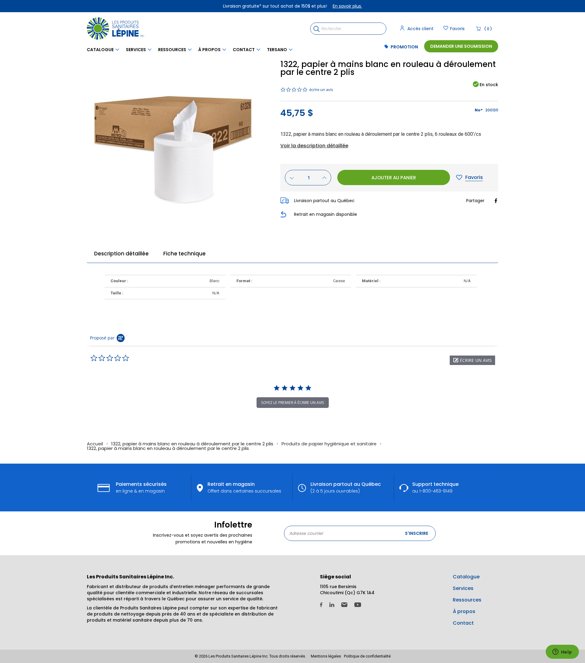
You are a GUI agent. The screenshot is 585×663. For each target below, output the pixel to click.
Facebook (321, 604)
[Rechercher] (315, 29)
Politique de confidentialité (367, 656)
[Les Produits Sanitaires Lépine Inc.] (117, 28)
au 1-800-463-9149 (435, 487)
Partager (475, 201)
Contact (244, 50)
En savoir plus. (347, 6)
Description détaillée (121, 253)
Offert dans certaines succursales (244, 487)
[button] (472, 360)
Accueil (95, 443)
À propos (464, 611)
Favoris (457, 29)
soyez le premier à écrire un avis (292, 402)
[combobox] (348, 29)
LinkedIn (331, 604)
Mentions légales (326, 656)
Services (136, 50)
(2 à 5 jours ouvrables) (345, 487)
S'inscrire (416, 533)
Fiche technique (184, 253)
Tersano (277, 50)
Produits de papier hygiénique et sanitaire (330, 443)
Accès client (420, 29)
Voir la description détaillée (314, 145)
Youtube (357, 604)
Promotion (404, 47)
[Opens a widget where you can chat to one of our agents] (562, 652)
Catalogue (100, 50)
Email (344, 604)
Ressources (172, 50)
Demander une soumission (461, 46)
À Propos (209, 50)
